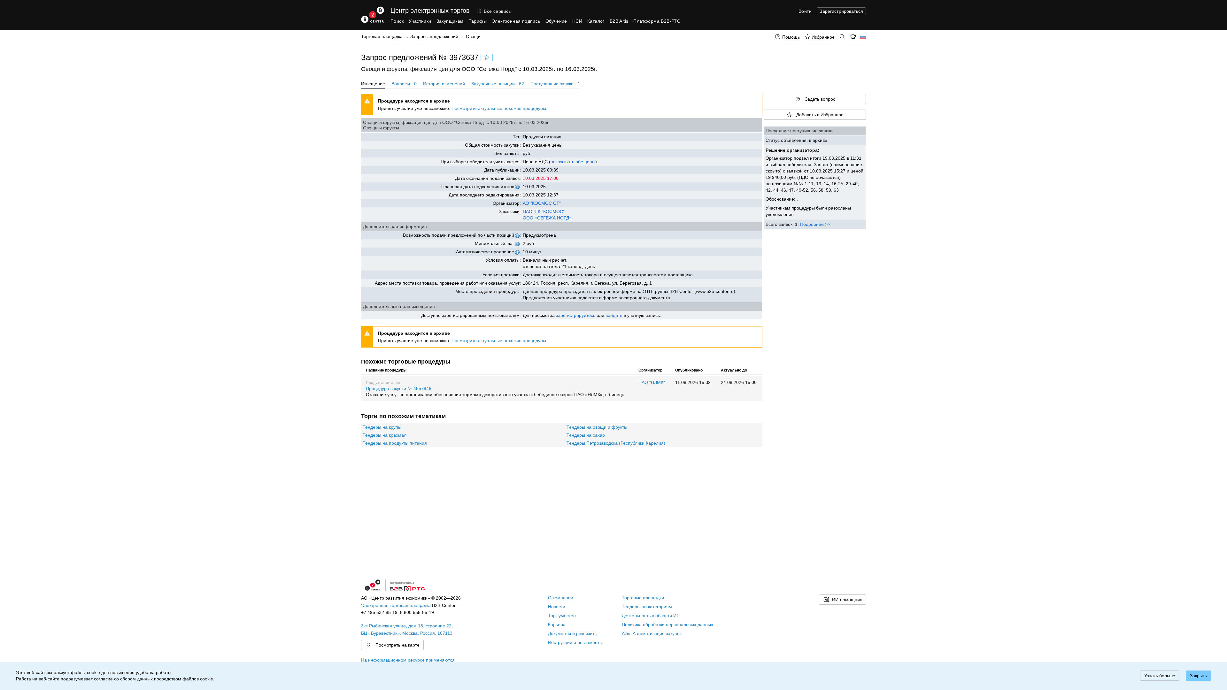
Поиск (397, 21)
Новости (556, 606)
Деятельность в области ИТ (650, 615)
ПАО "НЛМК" (651, 382)
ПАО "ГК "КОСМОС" (544, 211)
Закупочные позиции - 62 (497, 83)
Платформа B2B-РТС (656, 21)
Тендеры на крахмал (384, 435)
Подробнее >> (815, 224)
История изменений (444, 83)
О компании (560, 597)
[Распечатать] (853, 37)
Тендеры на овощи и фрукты (597, 427)
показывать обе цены (573, 161)
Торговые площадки (643, 597)
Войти (805, 11)
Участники (420, 21)
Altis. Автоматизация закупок (652, 633)
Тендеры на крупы (382, 427)
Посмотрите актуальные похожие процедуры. (499, 108)
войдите (614, 315)
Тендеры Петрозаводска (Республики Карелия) (616, 443)
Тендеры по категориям (647, 606)
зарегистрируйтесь (575, 315)
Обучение (556, 21)
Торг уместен (562, 615)
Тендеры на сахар (586, 435)
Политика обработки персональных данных (667, 624)
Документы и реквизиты (573, 633)
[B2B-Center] (372, 14)
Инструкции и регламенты (575, 642)
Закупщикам (450, 21)
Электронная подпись (516, 21)
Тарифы (478, 21)
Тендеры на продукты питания (395, 443)
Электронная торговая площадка (396, 605)
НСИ (577, 21)
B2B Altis (619, 21)
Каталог (596, 21)
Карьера (557, 624)
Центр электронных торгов (430, 10)
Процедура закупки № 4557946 (495, 391)
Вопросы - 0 (404, 83)
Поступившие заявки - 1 (555, 83)
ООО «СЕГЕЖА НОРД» (547, 217)
